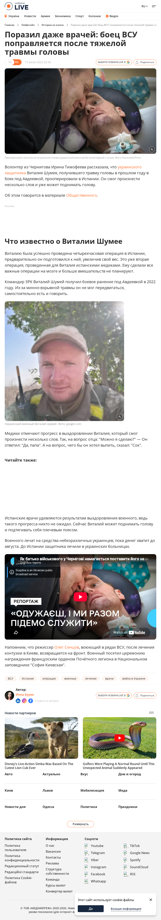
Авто (9, 774)
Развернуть (81, 824)
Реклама (52, 863)
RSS (132, 874)
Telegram (98, 853)
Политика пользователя (15, 847)
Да (91, 908)
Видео (114, 16)
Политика (88, 807)
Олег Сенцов (66, 647)
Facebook (98, 874)
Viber (95, 860)
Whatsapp (98, 881)
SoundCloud (139, 867)
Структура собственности (57, 871)
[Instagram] (24, 700)
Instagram (98, 867)
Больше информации (126, 909)
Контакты (53, 857)
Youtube (97, 846)
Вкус (84, 774)
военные (70, 678)
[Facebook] (30, 700)
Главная (9, 25)
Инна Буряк (25, 694)
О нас (50, 845)
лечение (91, 678)
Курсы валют (56, 885)
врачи (109, 678)
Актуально (51, 774)
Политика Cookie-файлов (18, 880)
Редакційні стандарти (22, 872)
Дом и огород (129, 774)
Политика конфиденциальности (22, 858)
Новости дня (15, 807)
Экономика (63, 16)
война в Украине (133, 678)
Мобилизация (92, 790)
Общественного (81, 195)
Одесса (48, 807)
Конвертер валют (59, 891)
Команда (52, 879)
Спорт (79, 16)
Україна (13, 16)
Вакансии (53, 851)
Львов (48, 790)
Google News (140, 853)
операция (49, 678)
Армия (45, 16)
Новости (30, 16)
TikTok (135, 846)
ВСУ (10, 678)
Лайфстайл (28, 25)
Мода (122, 790)
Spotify (135, 860)
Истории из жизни (53, 25)
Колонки (95, 16)
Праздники (127, 807)
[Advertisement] (76, 218)
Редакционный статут (22, 866)
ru (143, 6)
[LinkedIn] (18, 700)
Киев (9, 790)
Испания (28, 678)
